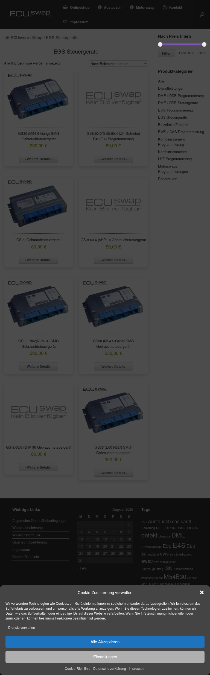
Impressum (137, 668)
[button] (202, 592)
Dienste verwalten (21, 627)
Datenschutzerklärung (109, 668)
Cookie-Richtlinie (78, 668)
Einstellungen (105, 656)
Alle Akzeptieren (105, 641)
